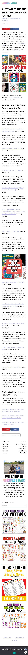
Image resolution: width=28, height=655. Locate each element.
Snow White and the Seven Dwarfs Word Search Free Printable (21, 447)
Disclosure (14, 640)
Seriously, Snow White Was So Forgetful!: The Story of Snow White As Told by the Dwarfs (13, 212)
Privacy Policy (20, 637)
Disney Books (5, 18)
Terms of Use (7, 637)
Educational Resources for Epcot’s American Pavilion (6, 447)
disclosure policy (15, 97)
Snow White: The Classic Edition (12, 148)
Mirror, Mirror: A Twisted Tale (11, 367)
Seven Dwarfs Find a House (10, 231)
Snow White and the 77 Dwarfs (11, 170)
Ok (14, 653)
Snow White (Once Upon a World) (12, 282)
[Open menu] (25, 3)
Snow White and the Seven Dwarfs (11, 435)
